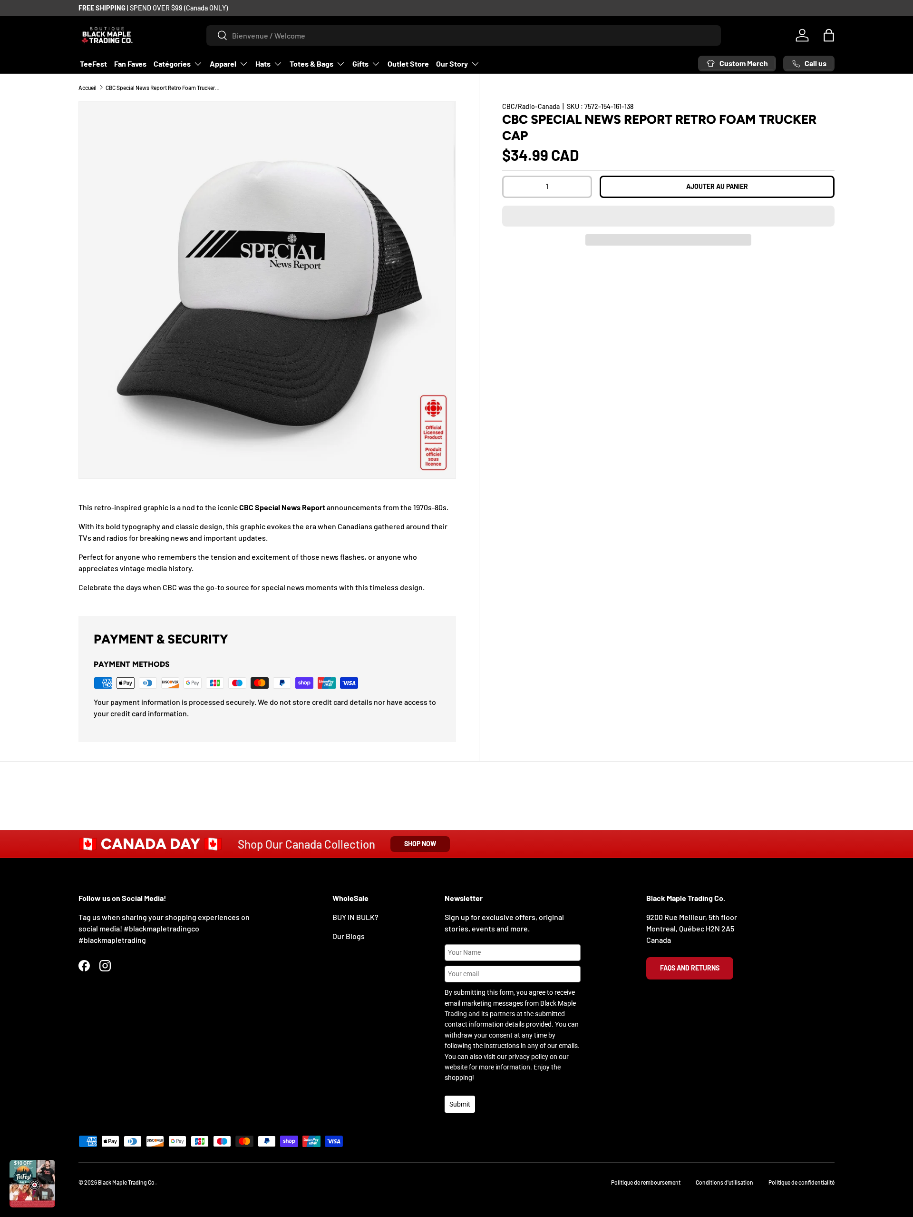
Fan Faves (130, 63)
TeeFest (93, 63)
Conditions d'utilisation (724, 1182)
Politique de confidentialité (801, 1182)
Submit (459, 1104)
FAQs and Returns (689, 968)
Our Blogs (348, 935)
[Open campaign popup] (32, 1183)
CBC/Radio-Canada (531, 106)
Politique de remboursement (645, 1182)
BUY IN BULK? (355, 916)
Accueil (87, 87)
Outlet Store (408, 63)
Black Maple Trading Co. (127, 1182)
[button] (668, 216)
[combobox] (463, 35)
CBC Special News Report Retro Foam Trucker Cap (163, 87)
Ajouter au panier (717, 186)
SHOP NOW (420, 844)
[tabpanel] (267, 547)
